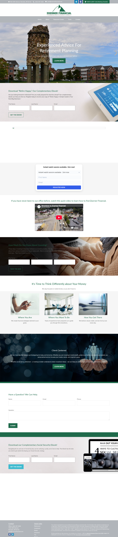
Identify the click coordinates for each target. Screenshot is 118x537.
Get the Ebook (16, 115)
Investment (37, 528)
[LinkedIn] (76, 1)
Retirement (37, 526)
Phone (79, 399)
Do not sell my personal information (83, 534)
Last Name (34, 104)
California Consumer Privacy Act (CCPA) (94, 533)
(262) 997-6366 (39, 2)
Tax (35, 535)
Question (11, 410)
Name (10, 399)
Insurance (37, 532)
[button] (40, 19)
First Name (11, 104)
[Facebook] (80, 1)
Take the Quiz (15, 269)
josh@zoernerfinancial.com (54, 1)
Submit (13, 426)
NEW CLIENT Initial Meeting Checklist (97, 2)
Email (55, 104)
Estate (36, 530)
